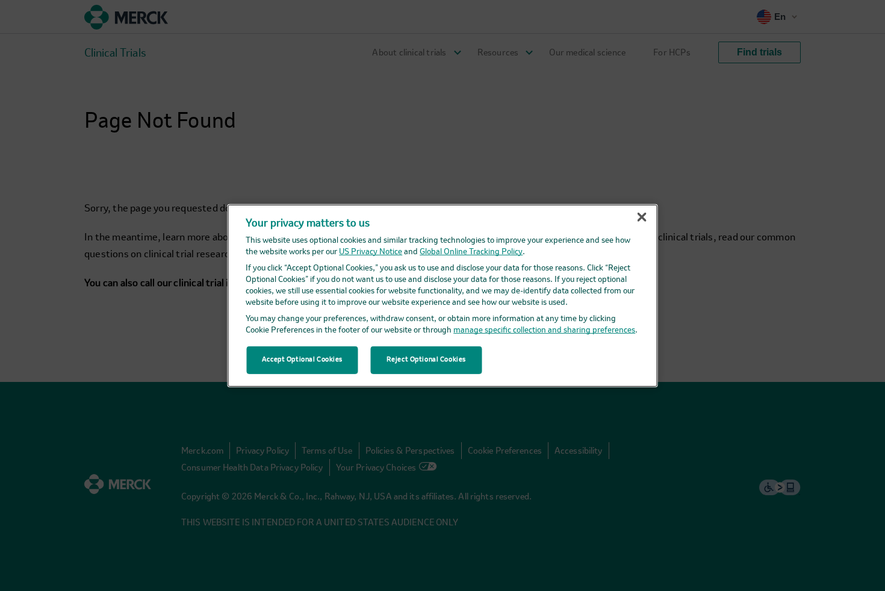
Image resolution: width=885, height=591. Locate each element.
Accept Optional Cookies (302, 359)
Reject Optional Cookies (426, 359)
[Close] (642, 217)
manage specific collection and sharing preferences (544, 330)
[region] (443, 295)
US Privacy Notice (370, 252)
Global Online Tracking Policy (471, 252)
